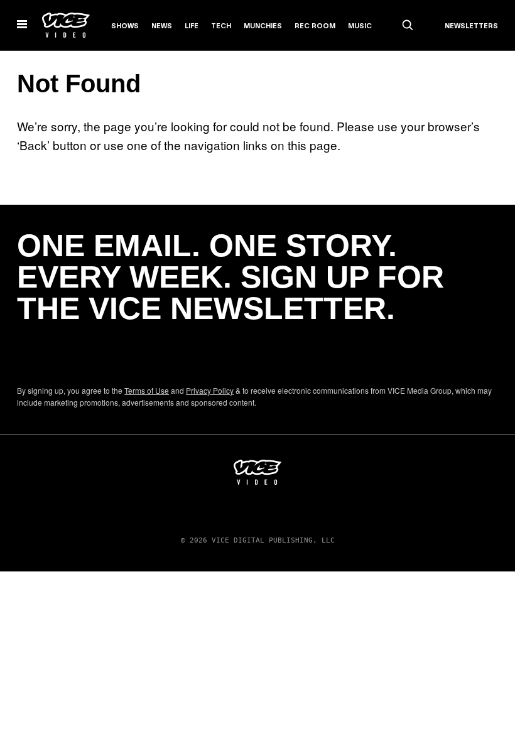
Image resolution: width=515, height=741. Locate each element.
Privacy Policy (210, 390)
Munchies (263, 26)
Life (191, 26)
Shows (125, 26)
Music (360, 26)
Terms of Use (146, 390)
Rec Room (315, 26)
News (161, 26)
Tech (221, 26)
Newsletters (471, 26)
